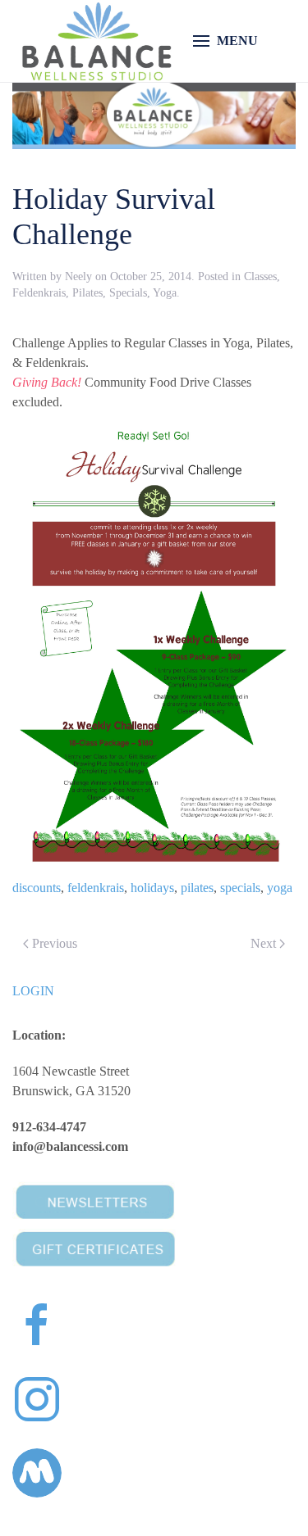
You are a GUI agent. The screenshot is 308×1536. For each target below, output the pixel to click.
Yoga (165, 293)
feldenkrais (95, 888)
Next (263, 943)
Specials (128, 293)
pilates (197, 888)
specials (240, 888)
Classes (260, 276)
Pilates (87, 293)
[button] (225, 41)
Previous (54, 943)
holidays (152, 888)
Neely (78, 276)
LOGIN (33, 991)
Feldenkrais (39, 293)
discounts (36, 888)
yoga (279, 888)
